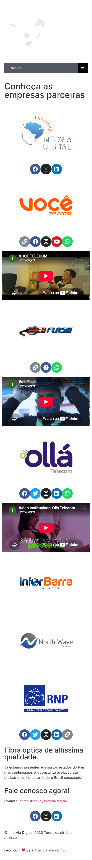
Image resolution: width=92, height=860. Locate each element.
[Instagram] (46, 169)
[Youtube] (56, 241)
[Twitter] (35, 493)
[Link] (24, 241)
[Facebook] (35, 169)
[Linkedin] (56, 169)
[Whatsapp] (67, 241)
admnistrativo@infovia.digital (43, 801)
